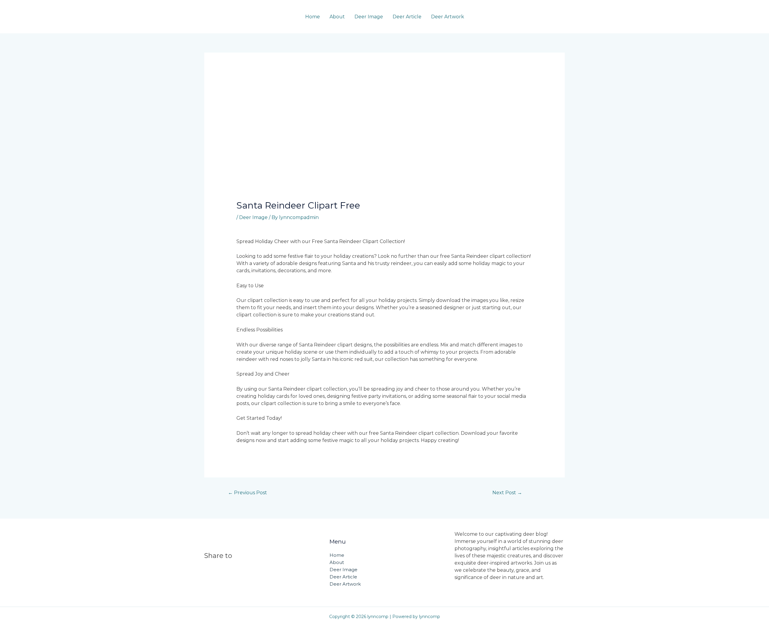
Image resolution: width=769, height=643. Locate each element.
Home (312, 17)
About (337, 17)
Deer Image (368, 17)
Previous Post (247, 492)
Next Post (507, 492)
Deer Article (407, 17)
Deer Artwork (447, 17)
